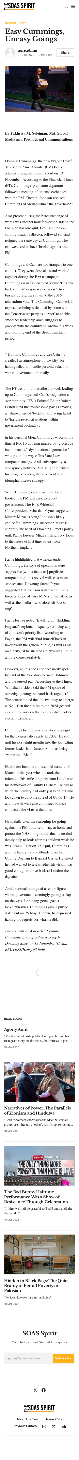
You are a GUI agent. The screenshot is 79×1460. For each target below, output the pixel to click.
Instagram (44, 1426)
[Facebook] (44, 1390)
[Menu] (73, 6)
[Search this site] (66, 6)
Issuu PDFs (54, 1419)
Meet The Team (29, 1419)
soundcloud (63, 1426)
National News (16, 23)
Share (65, 52)
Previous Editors (25, 1426)
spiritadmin (27, 50)
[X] (35, 1390)
